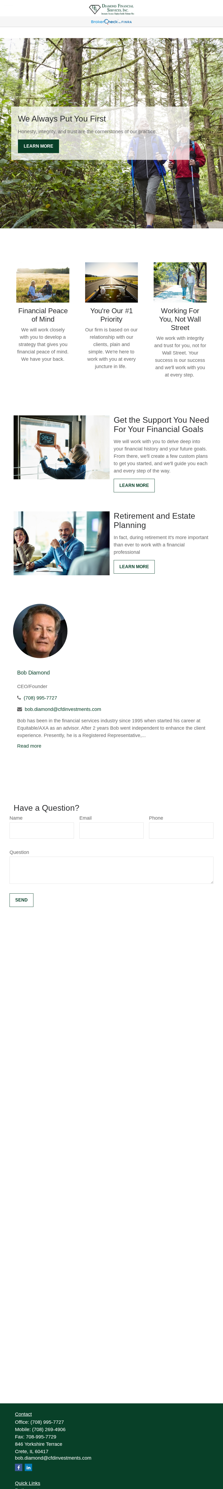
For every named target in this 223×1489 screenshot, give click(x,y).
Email (85, 818)
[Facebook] (18, 1467)
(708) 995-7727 (40, 698)
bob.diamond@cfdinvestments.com (63, 709)
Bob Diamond (33, 673)
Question (19, 852)
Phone (156, 818)
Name (16, 818)
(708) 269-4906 (49, 1429)
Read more (29, 746)
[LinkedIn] (28, 1467)
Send (21, 900)
